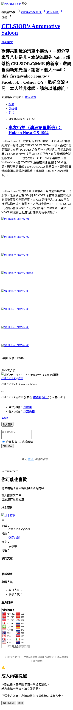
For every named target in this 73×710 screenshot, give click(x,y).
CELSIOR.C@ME (12, 378)
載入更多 (7, 424)
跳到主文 (7, 42)
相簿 (11, 104)
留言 (45, 397)
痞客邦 (37, 397)
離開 (20, 703)
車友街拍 (29, 411)
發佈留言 (7, 446)
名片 (11, 112)
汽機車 (27, 407)
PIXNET (16, 657)
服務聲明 (38, 660)
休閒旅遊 (30, 97)
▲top (4, 417)
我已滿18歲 (9, 703)
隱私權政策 (63, 657)
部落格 (13, 108)
